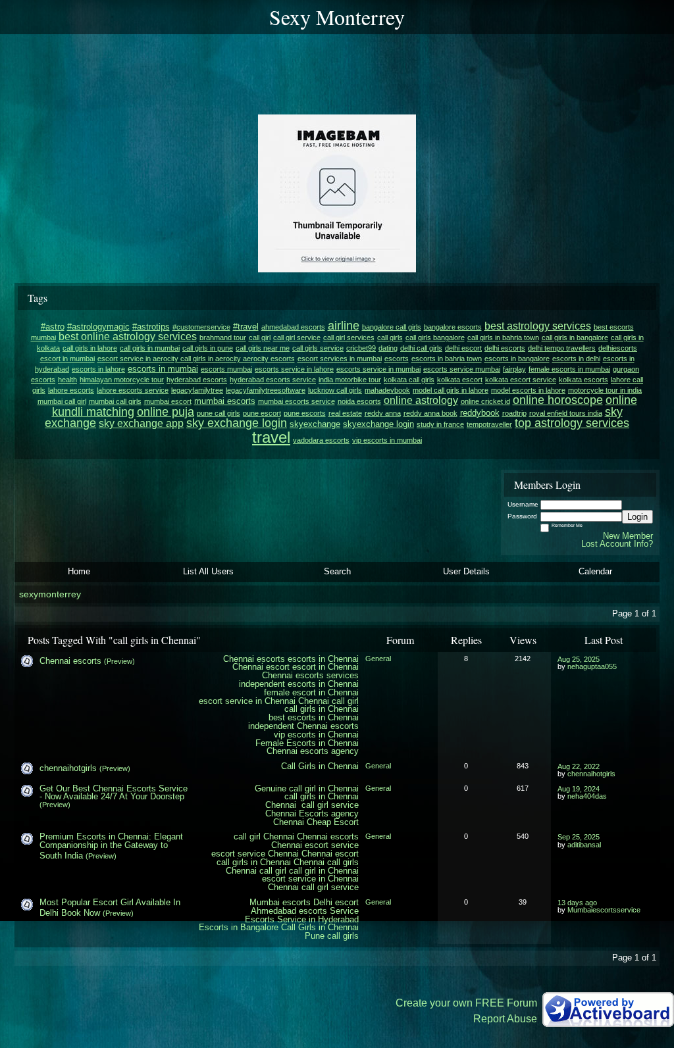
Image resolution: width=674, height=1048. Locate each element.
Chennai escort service (315, 845)
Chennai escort (261, 667)
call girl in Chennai (324, 871)
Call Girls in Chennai (320, 766)
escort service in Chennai (247, 701)
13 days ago (577, 903)
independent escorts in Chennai (299, 684)
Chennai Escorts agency (312, 813)
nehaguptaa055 (592, 666)
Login (637, 517)
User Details (466, 571)
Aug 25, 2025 (578, 659)
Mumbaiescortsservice (603, 910)
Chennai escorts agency (313, 751)
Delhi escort (336, 902)
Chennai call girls (326, 862)
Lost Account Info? (617, 544)
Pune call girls (332, 936)
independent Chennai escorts (303, 726)
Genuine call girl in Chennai (307, 788)
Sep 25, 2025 (578, 837)
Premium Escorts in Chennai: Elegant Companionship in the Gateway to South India (111, 846)
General (378, 658)
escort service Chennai (255, 854)
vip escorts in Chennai (316, 734)
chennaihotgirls (68, 768)
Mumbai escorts (280, 902)
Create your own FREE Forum (466, 1003)
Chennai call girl (328, 701)
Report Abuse (505, 1018)
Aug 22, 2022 (578, 766)
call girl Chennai (264, 836)
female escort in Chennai (311, 692)
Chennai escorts (254, 659)
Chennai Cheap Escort (316, 822)
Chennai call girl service (312, 805)
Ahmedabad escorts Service (305, 911)
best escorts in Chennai (314, 717)
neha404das (587, 796)
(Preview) (119, 661)
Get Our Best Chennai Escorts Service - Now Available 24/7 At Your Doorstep (113, 793)
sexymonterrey (50, 594)
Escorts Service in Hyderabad (302, 919)
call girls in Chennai (321, 709)
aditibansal (584, 845)
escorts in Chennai (323, 659)
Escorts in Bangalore (238, 927)
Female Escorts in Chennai (307, 743)
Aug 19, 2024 (578, 789)
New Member (628, 536)
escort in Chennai (325, 667)
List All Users (208, 571)
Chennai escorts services (310, 675)
